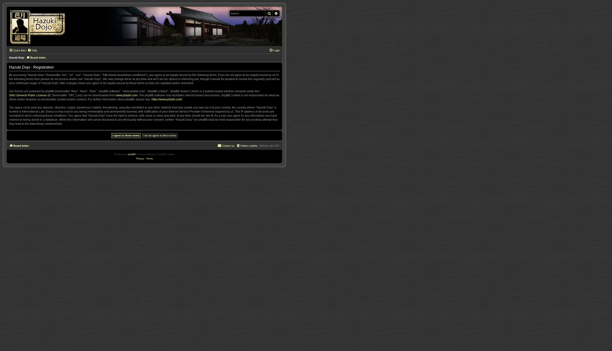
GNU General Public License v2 (29, 95)
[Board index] (39, 26)
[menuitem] (32, 50)
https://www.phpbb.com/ (167, 99)
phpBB (132, 154)
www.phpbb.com (126, 95)
